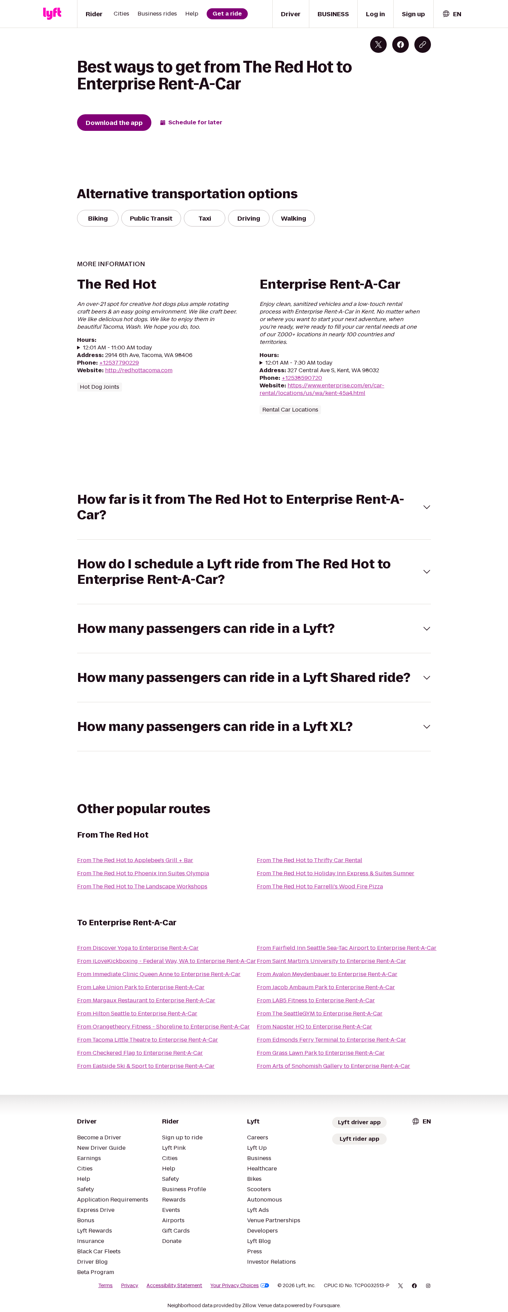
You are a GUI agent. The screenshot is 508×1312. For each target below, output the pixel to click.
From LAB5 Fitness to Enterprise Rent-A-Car (316, 1000)
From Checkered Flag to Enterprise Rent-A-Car (140, 1053)
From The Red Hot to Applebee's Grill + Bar (135, 860)
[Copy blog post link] (422, 44)
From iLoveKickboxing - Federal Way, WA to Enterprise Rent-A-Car (166, 961)
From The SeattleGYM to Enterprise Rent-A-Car (320, 1013)
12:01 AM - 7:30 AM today (298, 363)
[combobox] (451, 14)
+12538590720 (302, 378)
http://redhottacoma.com (138, 370)
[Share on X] (378, 44)
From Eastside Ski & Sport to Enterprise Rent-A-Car (146, 1066)
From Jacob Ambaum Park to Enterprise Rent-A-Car (326, 987)
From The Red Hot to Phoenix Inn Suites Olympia (143, 873)
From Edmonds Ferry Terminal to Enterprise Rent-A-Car (331, 1040)
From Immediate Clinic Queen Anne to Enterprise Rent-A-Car (159, 974)
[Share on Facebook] (400, 44)
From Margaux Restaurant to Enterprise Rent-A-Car (146, 1000)
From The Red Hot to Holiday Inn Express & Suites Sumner (335, 873)
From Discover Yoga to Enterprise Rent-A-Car (138, 948)
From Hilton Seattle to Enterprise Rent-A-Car (137, 1013)
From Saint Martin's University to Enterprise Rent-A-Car (331, 961)
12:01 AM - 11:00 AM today (117, 347)
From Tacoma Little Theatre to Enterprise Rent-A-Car (147, 1040)
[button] (254, 507)
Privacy (129, 1285)
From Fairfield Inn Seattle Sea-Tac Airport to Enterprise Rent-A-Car (346, 948)
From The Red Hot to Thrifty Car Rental (309, 860)
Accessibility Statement (174, 1285)
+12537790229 (119, 363)
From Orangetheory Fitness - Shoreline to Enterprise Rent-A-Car (163, 1027)
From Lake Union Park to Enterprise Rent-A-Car (141, 987)
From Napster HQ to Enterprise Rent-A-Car (314, 1027)
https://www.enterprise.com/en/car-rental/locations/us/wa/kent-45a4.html (322, 389)
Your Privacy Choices (234, 1285)
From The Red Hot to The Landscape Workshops (142, 886)
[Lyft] (52, 14)
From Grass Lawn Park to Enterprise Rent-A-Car (321, 1053)
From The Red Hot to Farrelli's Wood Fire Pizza (320, 886)
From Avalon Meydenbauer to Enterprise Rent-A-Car (327, 974)
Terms (105, 1285)
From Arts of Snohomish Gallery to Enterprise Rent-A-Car (333, 1066)
